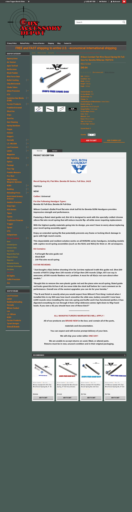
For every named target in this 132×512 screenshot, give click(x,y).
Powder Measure (14, 172)
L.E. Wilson (11, 314)
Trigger (10, 224)
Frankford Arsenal (14, 107)
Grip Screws (10, 251)
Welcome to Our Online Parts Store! (17, 1)
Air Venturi (11, 62)
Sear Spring (10, 269)
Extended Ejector (12, 245)
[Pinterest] (97, 146)
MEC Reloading (13, 158)
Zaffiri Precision (13, 279)
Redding (10, 189)
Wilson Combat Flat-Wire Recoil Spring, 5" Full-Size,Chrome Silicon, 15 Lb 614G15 (67, 386)
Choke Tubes (12, 87)
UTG (8, 231)
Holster (10, 133)
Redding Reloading (14, 302)
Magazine (11, 154)
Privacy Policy (12, 43)
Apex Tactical (12, 66)
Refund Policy (24, 43)
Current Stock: (86, 128)
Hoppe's (10, 136)
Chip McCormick (13, 84)
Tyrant (9, 227)
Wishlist (104, 1)
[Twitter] (93, 146)
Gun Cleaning (12, 122)
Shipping (51, 43)
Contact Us (67, 43)
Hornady (10, 140)
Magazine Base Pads (13, 254)
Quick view (43, 379)
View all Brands (13, 326)
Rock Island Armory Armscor (14, 197)
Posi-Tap (10, 169)
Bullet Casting (13, 80)
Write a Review (109, 72)
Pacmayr (10, 165)
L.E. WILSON (12, 143)
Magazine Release (12, 257)
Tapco (9, 213)
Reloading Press (13, 193)
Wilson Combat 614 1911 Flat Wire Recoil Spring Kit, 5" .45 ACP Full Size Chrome (42, 386)
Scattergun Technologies (14, 266)
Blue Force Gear (13, 76)
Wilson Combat (13, 238)
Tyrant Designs (13, 323)
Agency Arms (12, 58)
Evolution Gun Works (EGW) (15, 99)
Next (77, 79)
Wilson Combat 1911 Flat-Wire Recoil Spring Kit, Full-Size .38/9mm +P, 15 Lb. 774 (90, 386)
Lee (8, 311)
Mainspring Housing (13, 263)
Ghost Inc (11, 111)
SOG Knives (11, 209)
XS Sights (11, 276)
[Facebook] (82, 146)
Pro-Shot (10, 176)
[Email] (86, 146)
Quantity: (83, 134)
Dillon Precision (13, 91)
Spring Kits (10, 272)
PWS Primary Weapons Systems (14, 180)
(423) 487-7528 (90, 1)
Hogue (9, 129)
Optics (9, 161)
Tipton (9, 217)
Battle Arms (12, 69)
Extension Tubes (12, 248)
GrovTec (10, 118)
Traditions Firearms (15, 220)
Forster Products (14, 104)
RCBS (9, 185)
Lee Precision (12, 147)
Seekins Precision (14, 202)
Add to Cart (43, 398)
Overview (39, 151)
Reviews (54, 151)
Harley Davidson (13, 125)
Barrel (8, 242)
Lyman (9, 151)
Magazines (10, 260)
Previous (34, 79)
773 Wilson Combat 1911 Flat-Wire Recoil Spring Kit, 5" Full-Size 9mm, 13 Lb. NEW (115, 386)
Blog (58, 43)
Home (33, 53)
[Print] (90, 146)
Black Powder (12, 73)
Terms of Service (38, 43)
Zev (8, 283)
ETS (8, 94)
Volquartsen (12, 234)
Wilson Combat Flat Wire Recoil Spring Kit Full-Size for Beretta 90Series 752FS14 (78, 53)
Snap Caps (11, 206)
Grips (9, 115)
